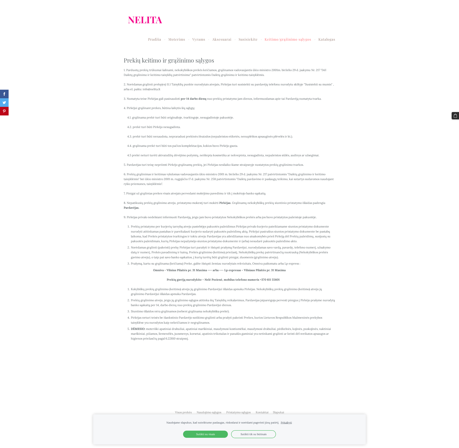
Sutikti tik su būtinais (254, 434)
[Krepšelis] (455, 115)
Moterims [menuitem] (176, 39)
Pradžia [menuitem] (154, 39)
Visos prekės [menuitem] (183, 412)
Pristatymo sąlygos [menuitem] (238, 412)
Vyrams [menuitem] (198, 39)
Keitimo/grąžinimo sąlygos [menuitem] (288, 39)
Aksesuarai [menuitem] (221, 39)
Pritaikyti (286, 422)
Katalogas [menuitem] (326, 39)
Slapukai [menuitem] (278, 412)
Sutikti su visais (205, 434)
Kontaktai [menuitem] (262, 412)
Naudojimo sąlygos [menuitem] (209, 412)
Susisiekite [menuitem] (248, 39)
